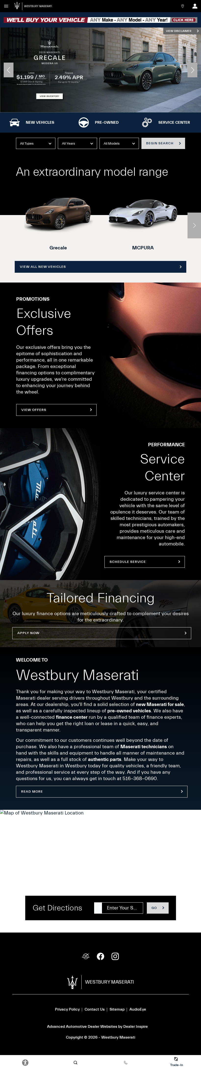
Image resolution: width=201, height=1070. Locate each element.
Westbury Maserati (118, 1037)
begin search (160, 143)
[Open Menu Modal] (6, 6)
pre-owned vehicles (129, 711)
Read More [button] (32, 792)
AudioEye (137, 1009)
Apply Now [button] (28, 633)
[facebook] (100, 956)
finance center (72, 717)
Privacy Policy (67, 1009)
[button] (8, 70)
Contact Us (95, 1009)
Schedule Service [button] (128, 562)
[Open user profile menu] (195, 6)
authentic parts (104, 759)
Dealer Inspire (135, 1026)
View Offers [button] (33, 410)
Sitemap (117, 1009)
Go (154, 908)
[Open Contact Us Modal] (182, 6)
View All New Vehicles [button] (43, 267)
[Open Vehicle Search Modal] (75, 1062)
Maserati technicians (143, 746)
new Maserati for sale (160, 704)
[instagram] (115, 956)
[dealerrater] (85, 956)
